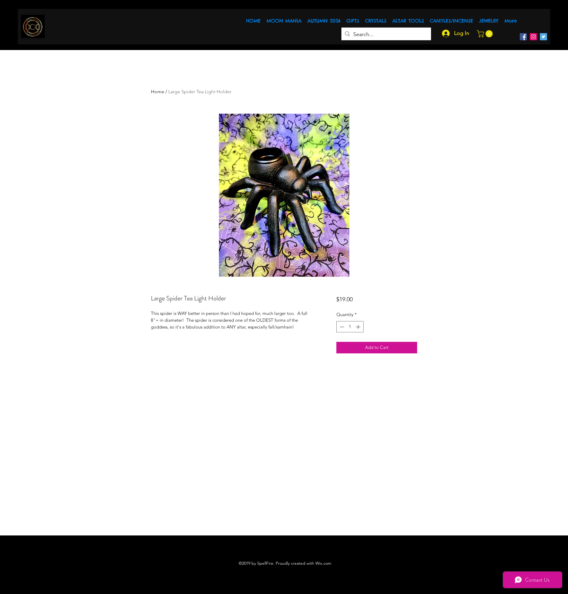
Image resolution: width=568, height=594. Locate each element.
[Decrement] (341, 326)
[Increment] (359, 326)
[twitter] (543, 36)
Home (157, 91)
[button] (485, 33)
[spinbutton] (350, 326)
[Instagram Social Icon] (533, 36)
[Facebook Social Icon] (523, 36)
